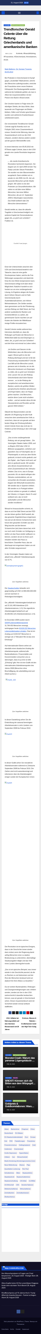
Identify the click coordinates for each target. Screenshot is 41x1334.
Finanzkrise (31, 1141)
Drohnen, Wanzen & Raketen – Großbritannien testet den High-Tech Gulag (28, 1022)
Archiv (12, 1329)
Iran (13, 1157)
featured (7, 25)
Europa (32, 1137)
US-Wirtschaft (9, 1185)
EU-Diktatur (19, 1133)
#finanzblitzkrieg (29, 53)
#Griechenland (19, 57)
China (32, 1129)
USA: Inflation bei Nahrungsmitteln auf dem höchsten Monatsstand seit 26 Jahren (12, 1023)
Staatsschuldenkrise (23, 1177)
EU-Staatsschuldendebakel (13, 1137)
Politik (15, 1077)
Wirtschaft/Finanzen (18, 25)
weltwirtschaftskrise (11, 1189)
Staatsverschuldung (11, 1181)
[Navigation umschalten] (19, 12)
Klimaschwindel (22, 1157)
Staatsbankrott (9, 1177)
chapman (25, 1129)
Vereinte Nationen (27, 1185)
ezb (6, 1141)
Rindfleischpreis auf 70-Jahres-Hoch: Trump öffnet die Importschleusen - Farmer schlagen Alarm (19, 1295)
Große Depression (11, 1153)
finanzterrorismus (11, 1145)
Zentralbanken (9, 1193)
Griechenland (18, 1149)
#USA (6, 60)
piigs (28, 1165)
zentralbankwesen (23, 1193)
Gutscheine (5, 1329)
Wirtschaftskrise (25, 1189)
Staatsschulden (13, 588)
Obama (21, 1165)
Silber (18, 1173)
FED (10, 1141)
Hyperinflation (23, 1153)
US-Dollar (23, 1181)
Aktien (7, 1129)
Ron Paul (25, 1169)
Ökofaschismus (10, 1197)
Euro (26, 1137)
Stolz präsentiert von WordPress (14, 1321)
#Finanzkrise (8, 57)
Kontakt (18, 1329)
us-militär (32, 1181)
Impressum (25, 1329)
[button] (34, 13)
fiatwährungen (20, 1141)
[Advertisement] (20, 1230)
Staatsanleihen (27, 1173)
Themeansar (20, 1324)
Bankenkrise (15, 1129)
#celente (19, 53)
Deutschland (9, 1133)
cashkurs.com (16, 1268)
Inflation (7, 1157)
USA (17, 1185)
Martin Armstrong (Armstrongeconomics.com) (20, 1161)
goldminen (8, 1149)
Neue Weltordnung (11, 1165)
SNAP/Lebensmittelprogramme (16, 623)
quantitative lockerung (12, 1169)
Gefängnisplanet (24, 1145)
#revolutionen (31, 57)
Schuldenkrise (9, 1173)
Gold (34, 1145)
